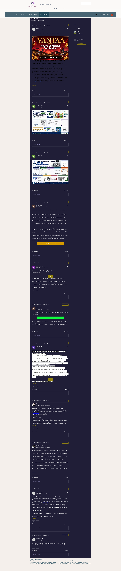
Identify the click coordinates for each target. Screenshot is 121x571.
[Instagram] (96, 14)
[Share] (68, 28)
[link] (112, 14)
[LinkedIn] (99, 14)
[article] (50, 60)
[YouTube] (101, 14)
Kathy (42, 6)
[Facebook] (98, 14)
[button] (81, 34)
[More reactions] (37, 88)
